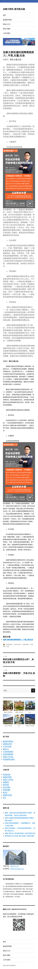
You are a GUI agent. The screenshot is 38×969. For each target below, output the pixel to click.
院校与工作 (6, 24)
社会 (8, 646)
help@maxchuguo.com (17, 869)
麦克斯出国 (9, 644)
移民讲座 (6, 785)
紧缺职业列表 (7, 744)
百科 (4, 798)
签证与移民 (6, 787)
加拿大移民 (26, 644)
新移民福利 (6, 790)
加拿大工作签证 (8, 757)
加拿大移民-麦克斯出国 (14, 8)
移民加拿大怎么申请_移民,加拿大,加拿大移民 (19, 836)
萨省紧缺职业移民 (9, 759)
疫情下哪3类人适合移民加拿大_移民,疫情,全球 (20, 833)
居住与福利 (6, 29)
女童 (31, 644)
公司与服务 (6, 33)
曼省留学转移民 (8, 741)
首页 (4, 15)
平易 (4, 646)
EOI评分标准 (7, 746)
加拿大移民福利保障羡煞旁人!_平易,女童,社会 (18, 639)
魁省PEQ (6, 749)
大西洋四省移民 (8, 752)
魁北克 (5, 792)
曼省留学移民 (7, 20)
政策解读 (6, 782)
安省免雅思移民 (8, 754)
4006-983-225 (14, 866)
